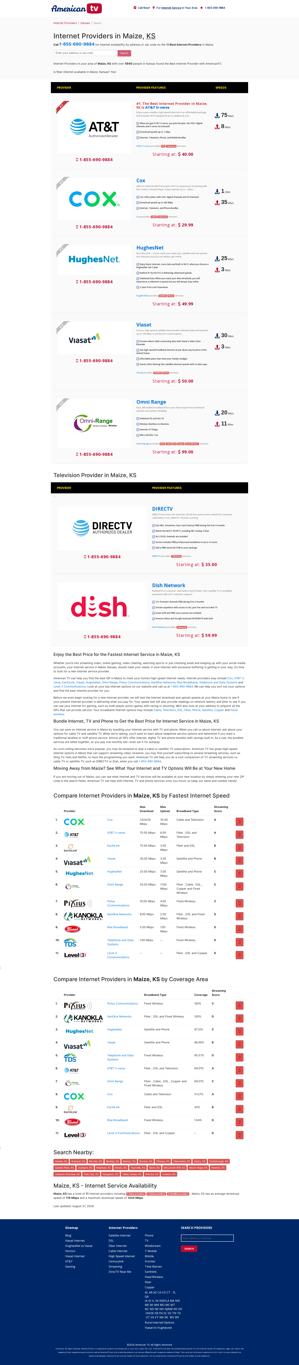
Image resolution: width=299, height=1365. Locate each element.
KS (161, 1301)
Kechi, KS (154, 1167)
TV (146, 1241)
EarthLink (68, 682)
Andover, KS (78, 1161)
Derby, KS (199, 1161)
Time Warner (153, 1266)
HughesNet (150, 247)
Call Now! (144, 8)
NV (176, 1309)
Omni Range (151, 402)
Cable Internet (118, 1251)
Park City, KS (91, 1174)
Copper (219, 710)
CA (159, 1292)
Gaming (70, 1266)
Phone (196, 710)
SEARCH (189, 1248)
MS (167, 1305)
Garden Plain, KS (64, 1167)
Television (169, 710)
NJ (166, 1309)
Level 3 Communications (69, 686)
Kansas (85, 23)
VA (152, 1317)
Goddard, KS (85, 1167)
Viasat (143, 324)
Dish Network (168, 585)
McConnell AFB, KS (174, 1167)
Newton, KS (218, 1167)
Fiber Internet (118, 1246)
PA (161, 1313)
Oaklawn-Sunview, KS (67, 1174)
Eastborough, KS (218, 1161)
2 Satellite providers (178, 1194)
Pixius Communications (134, 682)
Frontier (150, 1261)
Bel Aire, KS (95, 1161)
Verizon (70, 1251)
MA (172, 1301)
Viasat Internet (75, 1241)
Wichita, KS (152, 1174)
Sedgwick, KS (110, 1174)
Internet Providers (65, 23)
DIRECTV (162, 508)
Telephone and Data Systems (218, 682)
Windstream (153, 1246)
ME (147, 1305)
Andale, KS (61, 1161)
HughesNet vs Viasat (78, 1246)
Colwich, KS (169, 1174)
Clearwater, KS (181, 1161)
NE (157, 1309)
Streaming (115, 1266)
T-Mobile (151, 1251)
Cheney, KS (162, 1161)
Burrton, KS (145, 1161)
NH (162, 1309)
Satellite (207, 710)
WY (177, 1317)
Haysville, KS (138, 1167)
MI (151, 1305)
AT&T (69, 1261)
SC (165, 1313)
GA (146, 1296)
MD (177, 1301)
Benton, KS (129, 1161)
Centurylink (116, 1261)
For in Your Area (176, 8)
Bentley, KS (112, 1161)
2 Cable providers (156, 1194)
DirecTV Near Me (120, 1272)
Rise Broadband (187, 682)
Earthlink (151, 1272)
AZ (155, 1292)
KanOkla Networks (163, 682)
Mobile (149, 1256)
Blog (68, 1235)
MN (156, 1305)
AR (150, 1292)
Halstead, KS (103, 1167)
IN (156, 1301)
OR (156, 1313)
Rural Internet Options (159, 1322)
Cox (140, 180)
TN (174, 1313)
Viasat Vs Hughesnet (158, 1328)
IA (146, 1301)
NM (170, 1309)
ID (149, 1301)
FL (174, 1292)
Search (124, 53)
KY (164, 1301)
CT (168, 1292)
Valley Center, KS (132, 1174)
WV (172, 1317)
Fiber (187, 710)
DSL (180, 710)
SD (169, 1313)
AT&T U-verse (157, 107)
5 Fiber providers (136, 1194)
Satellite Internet (119, 1235)
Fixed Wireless (154, 1277)
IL (153, 1301)
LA (167, 1301)
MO (162, 1305)
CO (164, 1292)
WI (166, 1317)
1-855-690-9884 (215, 8)
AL (146, 1292)
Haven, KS (121, 1167)
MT (172, 1305)
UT (148, 1317)
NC (147, 1309)
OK (152, 1313)
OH (148, 1313)
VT (156, 1317)
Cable (157, 710)
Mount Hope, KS (198, 1167)
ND (152, 1309)
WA (161, 1317)
